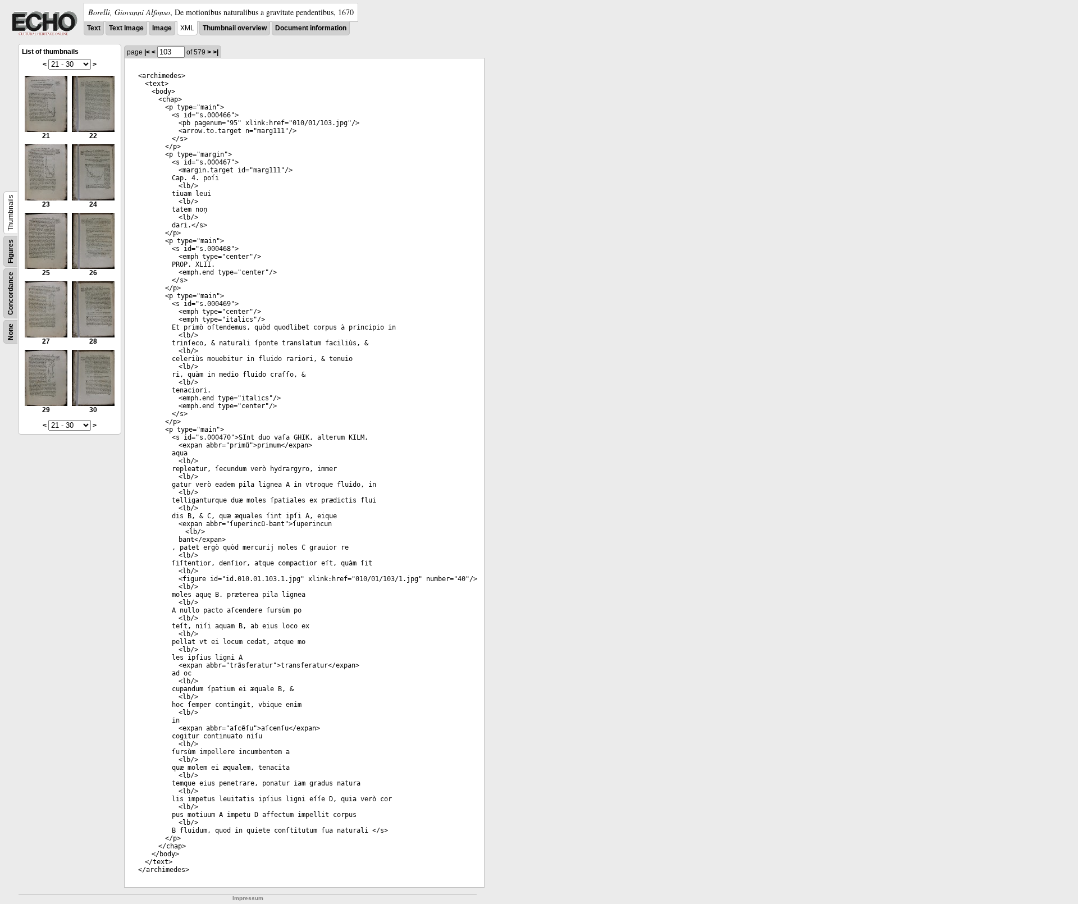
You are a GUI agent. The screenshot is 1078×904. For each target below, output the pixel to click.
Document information (310, 28)
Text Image (126, 28)
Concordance (11, 293)
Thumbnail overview (235, 28)
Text (94, 28)
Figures (11, 251)
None (11, 331)
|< (147, 52)
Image (162, 28)
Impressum (247, 898)
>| (215, 52)
